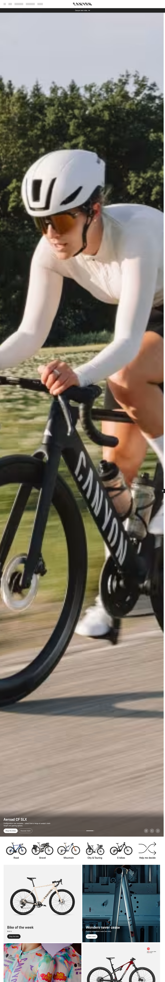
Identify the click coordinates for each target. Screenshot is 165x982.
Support (40, 4)
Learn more (92, 936)
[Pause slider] (146, 831)
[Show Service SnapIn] (163, 491)
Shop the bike (14, 936)
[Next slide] (158, 831)
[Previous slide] (152, 831)
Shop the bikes (11, 831)
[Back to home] (82, 4)
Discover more (25, 831)
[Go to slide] (73, 831)
